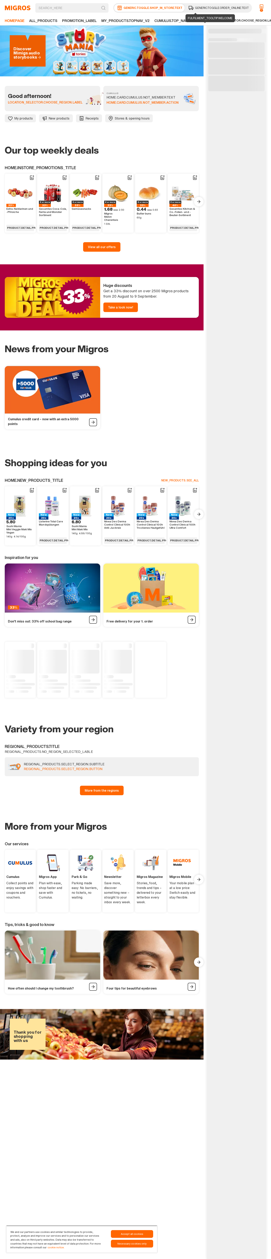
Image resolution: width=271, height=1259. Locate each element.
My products (23, 118)
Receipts (92, 118)
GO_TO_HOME (18, 8)
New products (59, 118)
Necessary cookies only (132, 1244)
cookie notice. (56, 1247)
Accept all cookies (132, 1234)
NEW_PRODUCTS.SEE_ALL (180, 480)
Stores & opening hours (132, 118)
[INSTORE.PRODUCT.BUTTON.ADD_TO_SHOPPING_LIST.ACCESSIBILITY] (32, 178)
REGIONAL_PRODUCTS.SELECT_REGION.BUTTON (63, 769)
